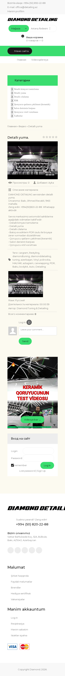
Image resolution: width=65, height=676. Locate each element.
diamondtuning (21, 256)
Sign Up (41, 470)
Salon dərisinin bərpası (24, 108)
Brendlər (15, 587)
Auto (31, 266)
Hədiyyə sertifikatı (20, 593)
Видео (22, 126)
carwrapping (41, 263)
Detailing (41, 266)
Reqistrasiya (17, 623)
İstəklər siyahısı (18, 635)
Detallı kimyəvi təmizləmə (26, 89)
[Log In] (29, 322)
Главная (21, 59)
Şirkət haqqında (19, 575)
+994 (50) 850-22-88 (34, 3)
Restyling (34, 252)
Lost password (27, 470)
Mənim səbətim (19, 629)
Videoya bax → (32, 419)
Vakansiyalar (17, 599)
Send (25, 341)
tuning (16, 259)
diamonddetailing (41, 256)
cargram (23, 252)
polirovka (45, 259)
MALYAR (17, 263)
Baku (15, 266)
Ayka (51, 182)
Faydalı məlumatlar (21, 581)
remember (20, 465)
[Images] (25, 284)
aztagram (28, 263)
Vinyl (36, 259)
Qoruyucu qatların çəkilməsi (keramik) (32, 104)
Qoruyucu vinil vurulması (26, 112)
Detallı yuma (20, 93)
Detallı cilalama (21, 96)
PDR (16, 100)
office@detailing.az (26, 7)
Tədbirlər (18, 115)
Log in (14, 617)
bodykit (23, 266)
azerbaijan (26, 259)
